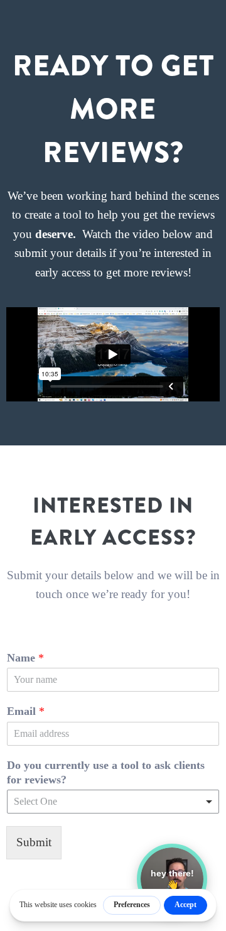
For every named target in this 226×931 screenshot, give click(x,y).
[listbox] (113, 802)
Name (25, 657)
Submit (33, 842)
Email (26, 711)
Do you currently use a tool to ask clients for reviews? (106, 772)
